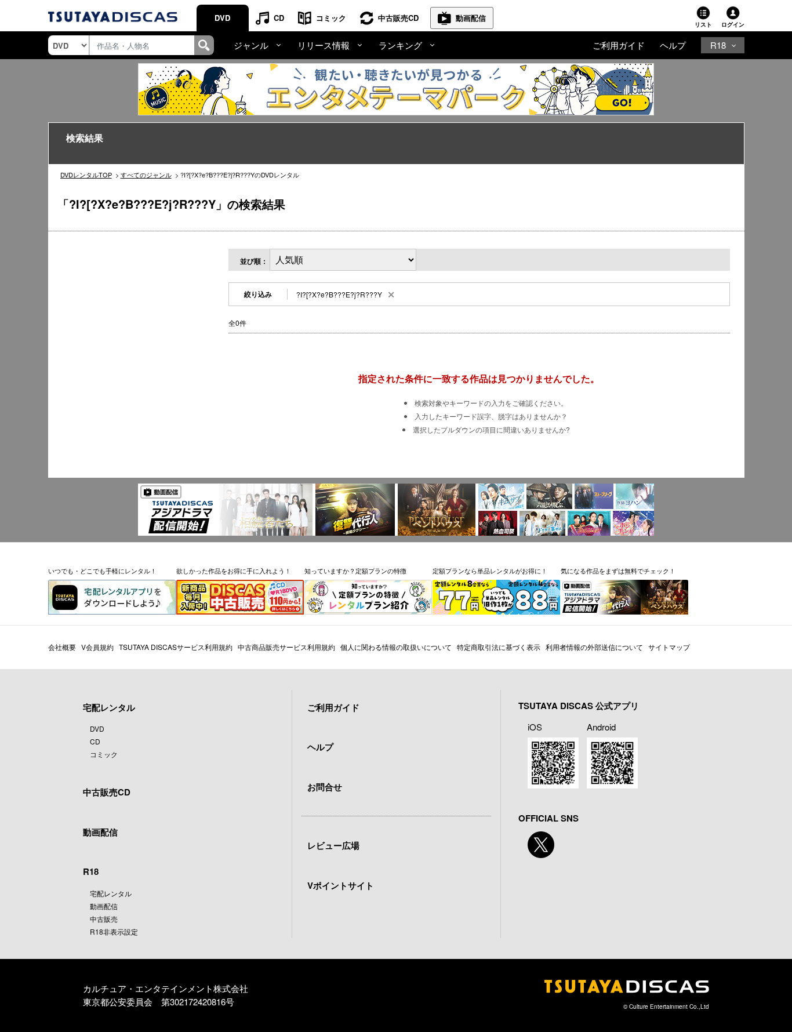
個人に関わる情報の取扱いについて (396, 647)
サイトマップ (669, 647)
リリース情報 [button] (323, 45)
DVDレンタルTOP (86, 174)
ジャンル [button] (251, 45)
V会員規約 (97, 647)
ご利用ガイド (619, 45)
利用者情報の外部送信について (594, 647)
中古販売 (104, 919)
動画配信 (471, 17)
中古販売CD (398, 17)
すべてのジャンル (146, 174)
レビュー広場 (333, 845)
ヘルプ (673, 45)
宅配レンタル (111, 893)
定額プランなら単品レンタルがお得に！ (490, 570)
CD (279, 17)
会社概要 (62, 647)
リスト (703, 24)
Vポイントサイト (340, 885)
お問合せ (324, 786)
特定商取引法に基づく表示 (498, 647)
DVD (222, 17)
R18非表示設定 (114, 931)
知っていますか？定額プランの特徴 (355, 570)
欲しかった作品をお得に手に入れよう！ (233, 570)
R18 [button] (718, 45)
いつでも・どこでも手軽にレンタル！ (102, 570)
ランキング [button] (400, 45)
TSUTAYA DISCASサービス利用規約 (175, 647)
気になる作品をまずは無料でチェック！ (618, 570)
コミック (331, 17)
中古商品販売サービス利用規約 (286, 647)
